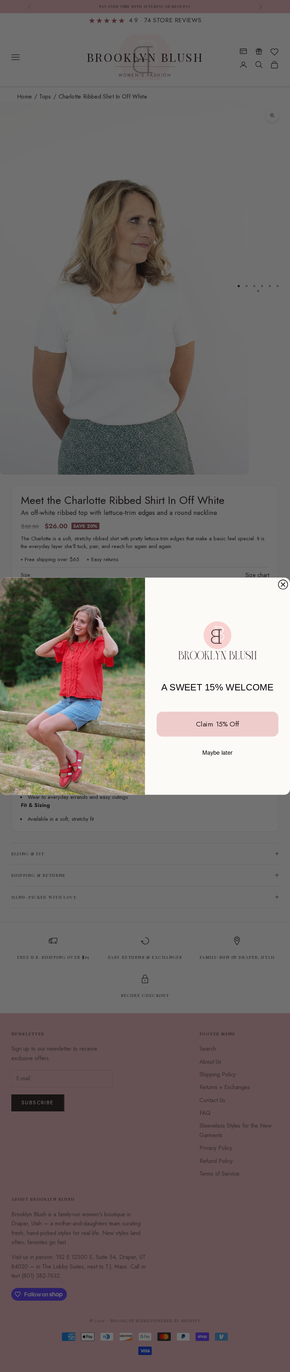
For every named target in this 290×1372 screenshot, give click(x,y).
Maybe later (217, 752)
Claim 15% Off (217, 724)
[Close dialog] (283, 584)
